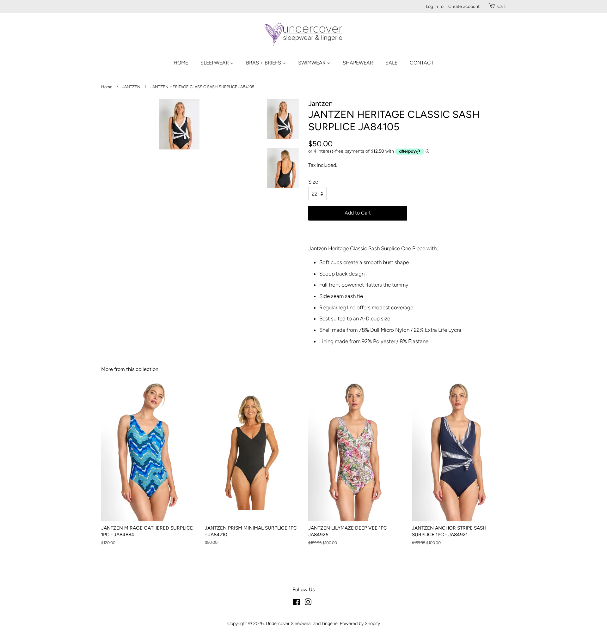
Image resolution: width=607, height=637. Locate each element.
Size (313, 182)
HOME (181, 63)
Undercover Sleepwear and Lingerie (302, 623)
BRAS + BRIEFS (264, 63)
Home (106, 86)
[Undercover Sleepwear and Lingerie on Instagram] (307, 603)
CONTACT (422, 63)
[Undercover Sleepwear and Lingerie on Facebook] (296, 603)
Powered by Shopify (360, 623)
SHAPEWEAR (358, 63)
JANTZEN (131, 86)
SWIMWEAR (312, 63)
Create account (464, 6)
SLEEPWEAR (215, 63)
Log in (432, 6)
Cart (501, 6)
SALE (391, 63)
